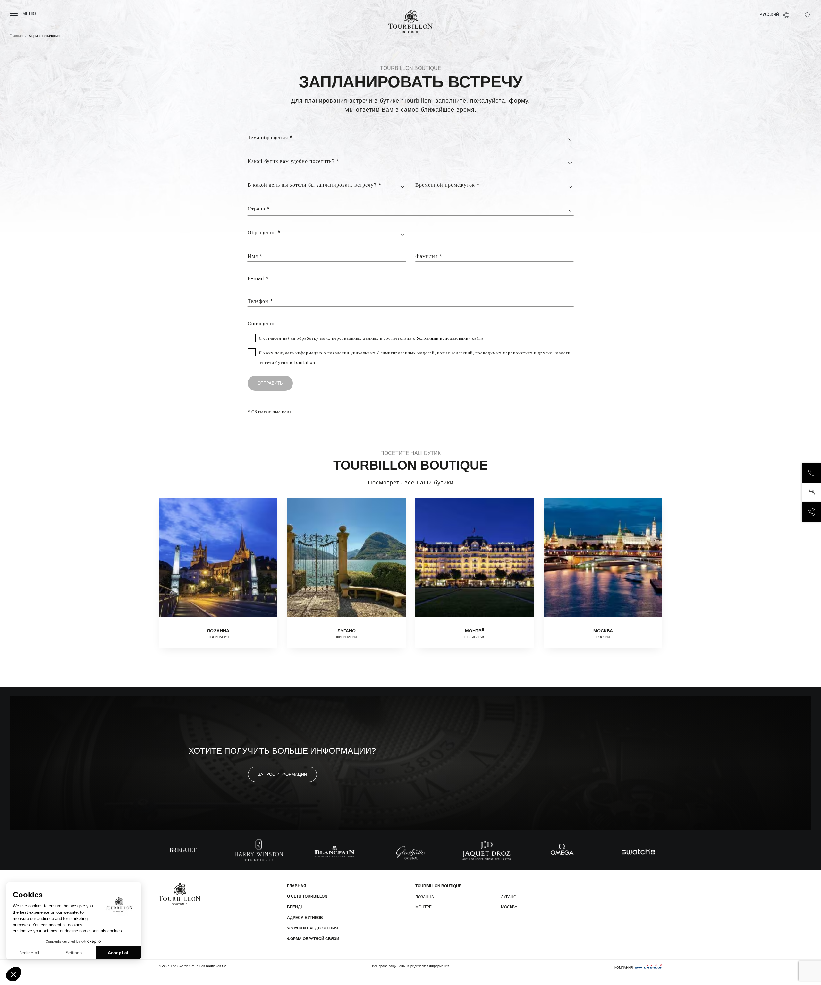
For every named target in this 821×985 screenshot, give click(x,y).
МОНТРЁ (423, 907)
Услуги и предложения (312, 928)
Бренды (296, 907)
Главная (16, 36)
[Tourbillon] (410, 21)
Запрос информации (282, 774)
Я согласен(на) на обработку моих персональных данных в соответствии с (371, 339)
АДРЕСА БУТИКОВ (305, 917)
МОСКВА (509, 907)
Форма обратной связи (313, 939)
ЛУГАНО (508, 897)
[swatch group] (648, 967)
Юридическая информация (428, 966)
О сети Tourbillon (307, 896)
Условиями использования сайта (450, 339)
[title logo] (179, 894)
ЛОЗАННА (424, 897)
